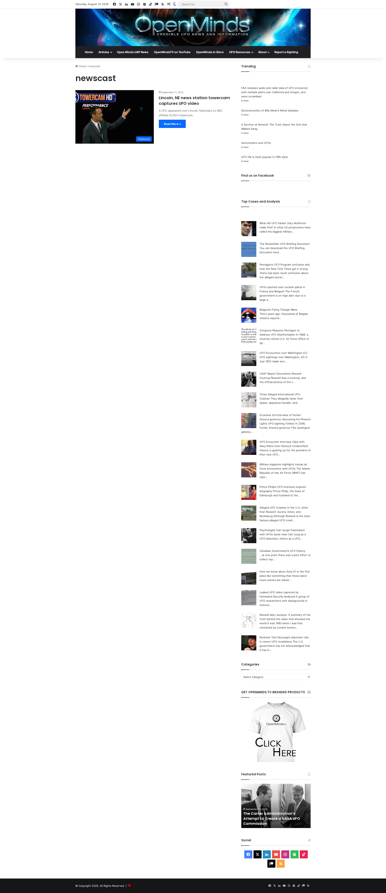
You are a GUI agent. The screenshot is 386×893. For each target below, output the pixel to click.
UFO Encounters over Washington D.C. (284, 352)
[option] (276, 806)
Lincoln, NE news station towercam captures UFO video (194, 100)
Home (89, 52)
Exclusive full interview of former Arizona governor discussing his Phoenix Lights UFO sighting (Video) (285, 419)
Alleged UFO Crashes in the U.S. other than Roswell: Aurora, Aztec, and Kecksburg (284, 512)
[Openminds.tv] (193, 27)
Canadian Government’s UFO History (282, 550)
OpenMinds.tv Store (210, 52)
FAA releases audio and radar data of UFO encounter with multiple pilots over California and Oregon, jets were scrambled (274, 92)
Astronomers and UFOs (256, 142)
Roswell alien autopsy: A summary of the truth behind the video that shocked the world (285, 619)
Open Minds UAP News (132, 52)
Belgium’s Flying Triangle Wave (278, 309)
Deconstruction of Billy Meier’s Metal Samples (269, 110)
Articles (104, 52)
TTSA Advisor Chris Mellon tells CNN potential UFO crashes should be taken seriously (276, 818)
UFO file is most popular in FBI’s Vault (264, 157)
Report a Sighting (286, 52)
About (262, 52)
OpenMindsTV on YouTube (172, 52)
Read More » (172, 124)
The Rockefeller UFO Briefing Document (285, 243)
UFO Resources (239, 52)
